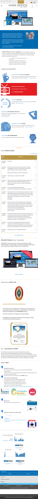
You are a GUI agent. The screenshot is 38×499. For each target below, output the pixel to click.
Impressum (31, 485)
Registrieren (28, 473)
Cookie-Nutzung (23, 497)
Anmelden (10, 473)
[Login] (36, 6)
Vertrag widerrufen (4, 483)
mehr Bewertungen (33, 153)
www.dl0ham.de (7, 421)
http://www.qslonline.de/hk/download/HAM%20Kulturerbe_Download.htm (20, 386)
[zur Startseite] (18, 6)
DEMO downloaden (17, 91)
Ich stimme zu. (30, 497)
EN (35, 2)
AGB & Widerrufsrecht (19, 485)
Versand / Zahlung (6, 485)
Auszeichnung (21, 1)
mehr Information (19, 274)
